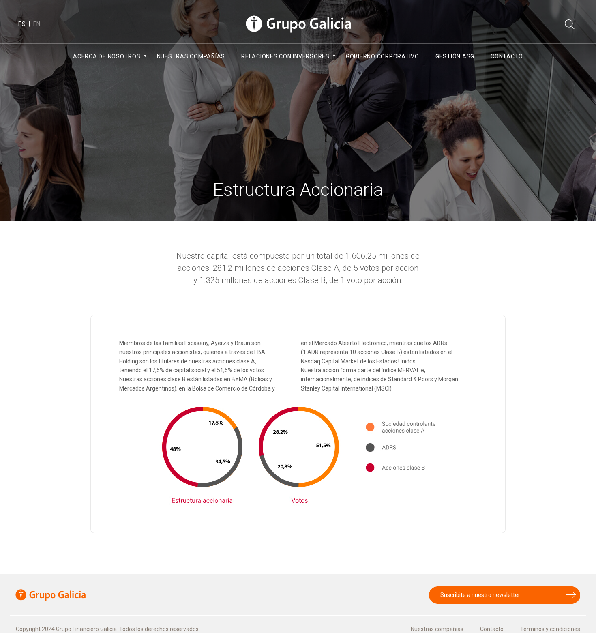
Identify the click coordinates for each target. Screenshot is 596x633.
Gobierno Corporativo (382, 56)
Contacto (507, 56)
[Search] (570, 25)
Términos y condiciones (550, 629)
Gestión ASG (454, 56)
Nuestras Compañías (191, 56)
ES (22, 24)
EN (37, 24)
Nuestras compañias (437, 629)
